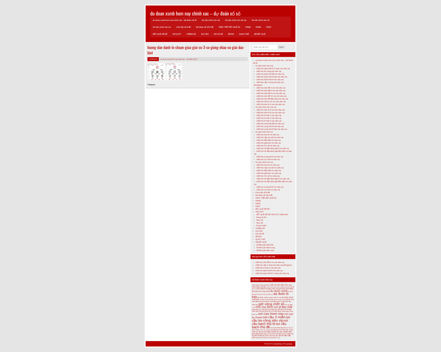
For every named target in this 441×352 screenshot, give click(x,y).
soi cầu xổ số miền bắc (274, 334)
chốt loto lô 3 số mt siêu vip (267, 145)
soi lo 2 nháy (286, 334)
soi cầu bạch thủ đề (269, 325)
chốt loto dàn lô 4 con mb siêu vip (270, 104)
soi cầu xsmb (270, 331)
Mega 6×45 (261, 217)
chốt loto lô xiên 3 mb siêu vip (268, 118)
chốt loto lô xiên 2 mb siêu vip (268, 115)
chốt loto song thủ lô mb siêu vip (270, 126)
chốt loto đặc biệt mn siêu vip (268, 170)
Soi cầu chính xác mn (162, 27)
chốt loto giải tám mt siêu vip (268, 143)
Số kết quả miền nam (265, 250)
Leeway (289, 344)
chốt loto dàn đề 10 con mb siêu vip (271, 96)
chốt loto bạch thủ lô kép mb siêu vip (271, 77)
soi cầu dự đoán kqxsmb (278, 328)
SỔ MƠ (231, 34)
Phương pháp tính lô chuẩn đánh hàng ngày (274, 311)
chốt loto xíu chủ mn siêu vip (268, 190)
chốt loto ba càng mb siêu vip (268, 71)
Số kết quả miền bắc (264, 245)
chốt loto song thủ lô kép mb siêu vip (271, 129)
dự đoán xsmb (262, 297)
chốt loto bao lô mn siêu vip (268, 165)
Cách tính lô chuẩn (279, 287)
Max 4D (259, 223)
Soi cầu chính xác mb (211, 20)
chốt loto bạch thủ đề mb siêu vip (270, 74)
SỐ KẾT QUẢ (259, 34)
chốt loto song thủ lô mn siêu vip (270, 187)
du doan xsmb (279, 291)
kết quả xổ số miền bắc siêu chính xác (274, 309)
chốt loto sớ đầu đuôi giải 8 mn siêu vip (272, 178)
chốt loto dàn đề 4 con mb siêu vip (270, 88)
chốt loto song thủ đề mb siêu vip (270, 123)
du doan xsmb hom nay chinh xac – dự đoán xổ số (195, 13)
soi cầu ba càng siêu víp (271, 318)
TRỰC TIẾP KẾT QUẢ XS (229, 27)
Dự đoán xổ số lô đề (204, 27)
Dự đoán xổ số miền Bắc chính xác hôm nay (272, 299)
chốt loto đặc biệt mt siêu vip (268, 140)
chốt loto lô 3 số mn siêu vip (268, 176)
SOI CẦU (205, 34)
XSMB (248, 27)
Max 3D (259, 220)
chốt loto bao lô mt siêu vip (267, 134)
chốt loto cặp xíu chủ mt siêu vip (269, 137)
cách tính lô (269, 287)
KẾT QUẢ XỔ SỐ (160, 34)
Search (281, 47)
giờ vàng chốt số (271, 304)
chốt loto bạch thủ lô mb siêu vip (270, 79)
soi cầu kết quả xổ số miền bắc (278, 330)
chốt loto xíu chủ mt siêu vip (268, 159)
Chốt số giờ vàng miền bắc (260, 285)
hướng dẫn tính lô (257, 309)
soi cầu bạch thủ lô (270, 322)
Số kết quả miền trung (265, 247)
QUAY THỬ (244, 34)
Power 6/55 (261, 225)
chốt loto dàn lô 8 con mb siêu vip (270, 112)
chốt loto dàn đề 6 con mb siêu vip (270, 90)
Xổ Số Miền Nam (264, 337)
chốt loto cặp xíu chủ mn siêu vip (270, 167)
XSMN (258, 27)
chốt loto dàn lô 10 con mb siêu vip (271, 101)
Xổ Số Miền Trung (274, 337)
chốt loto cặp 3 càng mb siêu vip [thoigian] (273, 265)
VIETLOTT (176, 34)
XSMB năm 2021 (263, 336)
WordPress (278, 344)
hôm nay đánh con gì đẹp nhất (274, 306)
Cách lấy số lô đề (183, 27)
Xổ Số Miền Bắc (273, 336)
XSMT (268, 27)
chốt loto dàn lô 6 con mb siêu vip (270, 110)
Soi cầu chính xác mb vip (235, 20)
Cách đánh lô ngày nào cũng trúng (270, 288)
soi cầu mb (259, 332)
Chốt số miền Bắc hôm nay (280, 285)
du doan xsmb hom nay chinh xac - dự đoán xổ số (178, 59)
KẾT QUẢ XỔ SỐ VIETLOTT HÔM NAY (272, 214)
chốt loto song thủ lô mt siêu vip (269, 156)
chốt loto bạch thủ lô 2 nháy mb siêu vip (273, 68)
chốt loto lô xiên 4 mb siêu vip (268, 121)
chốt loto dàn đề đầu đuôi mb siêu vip (272, 99)
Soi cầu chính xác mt (260, 20)
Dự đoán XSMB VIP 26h (274, 297)
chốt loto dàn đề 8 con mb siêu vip (270, 93)
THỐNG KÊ (191, 34)
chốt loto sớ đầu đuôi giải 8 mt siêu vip (272, 148)
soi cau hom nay (271, 313)
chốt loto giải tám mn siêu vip (268, 173)
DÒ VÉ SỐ (218, 34)
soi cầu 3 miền (274, 317)
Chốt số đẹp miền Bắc (259, 287)
